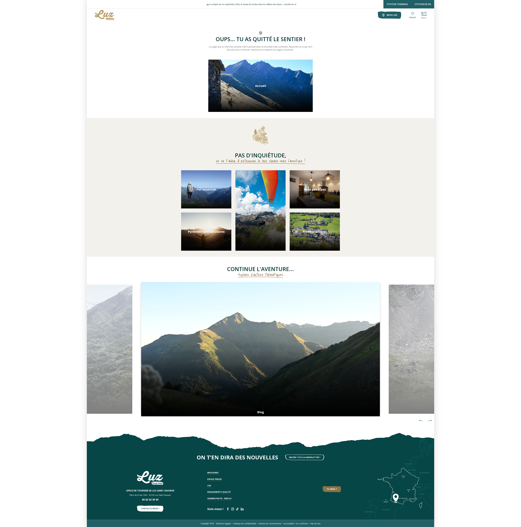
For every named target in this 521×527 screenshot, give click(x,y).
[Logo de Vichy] (150, 478)
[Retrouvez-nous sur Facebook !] (68, 523)
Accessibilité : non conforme (295, 523)
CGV (209, 485)
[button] (79, 28)
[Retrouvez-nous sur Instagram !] (73, 523)
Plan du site (315, 523)
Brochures (213, 472)
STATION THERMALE (397, 4)
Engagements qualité (219, 492)
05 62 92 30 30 (150, 499)
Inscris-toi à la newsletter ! (304, 457)
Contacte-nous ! (150, 508)
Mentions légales (223, 523)
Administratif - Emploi (219, 498)
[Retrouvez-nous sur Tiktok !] (77, 523)
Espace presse (214, 479)
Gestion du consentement (269, 523)
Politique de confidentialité (244, 523)
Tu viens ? (331, 489)
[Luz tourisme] (101, 15)
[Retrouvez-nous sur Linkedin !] (82, 523)
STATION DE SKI (422, 4)
